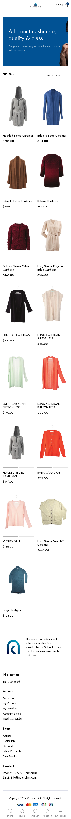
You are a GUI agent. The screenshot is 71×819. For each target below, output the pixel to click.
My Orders (9, 703)
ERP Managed (11, 681)
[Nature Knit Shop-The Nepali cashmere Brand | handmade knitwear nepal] (35, 5)
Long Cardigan (12, 610)
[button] (30, 88)
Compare (30, 105)
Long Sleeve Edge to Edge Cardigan (50, 268)
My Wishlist (9, 708)
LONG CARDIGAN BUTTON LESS (14, 405)
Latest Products (12, 751)
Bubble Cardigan (47, 201)
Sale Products (11, 756)
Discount (8, 746)
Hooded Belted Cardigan (18, 135)
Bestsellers (9, 741)
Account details (12, 714)
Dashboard (9, 698)
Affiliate (7, 736)
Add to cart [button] (30, 113)
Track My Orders (13, 719)
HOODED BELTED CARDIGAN (14, 474)
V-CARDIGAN (11, 541)
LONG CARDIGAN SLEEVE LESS (48, 336)
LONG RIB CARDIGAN (16, 335)
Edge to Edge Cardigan (52, 135)
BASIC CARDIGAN (48, 473)
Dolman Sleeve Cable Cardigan (16, 268)
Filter (11, 74)
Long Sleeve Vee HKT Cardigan (50, 543)
